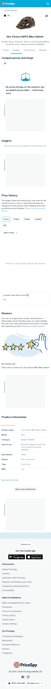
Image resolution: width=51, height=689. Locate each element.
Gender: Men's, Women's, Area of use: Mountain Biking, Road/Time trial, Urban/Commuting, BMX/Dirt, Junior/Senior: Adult (25, 43)
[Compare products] (46, 16)
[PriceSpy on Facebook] (22, 676)
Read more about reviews (33, 326)
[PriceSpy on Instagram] (28, 676)
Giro (23, 435)
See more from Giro (10, 480)
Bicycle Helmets (11, 10)
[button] (7, 15)
